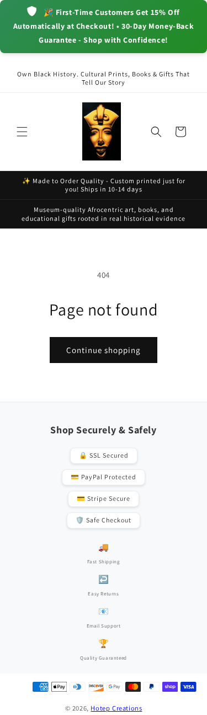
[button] (22, 132)
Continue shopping (103, 350)
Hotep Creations (116, 708)
